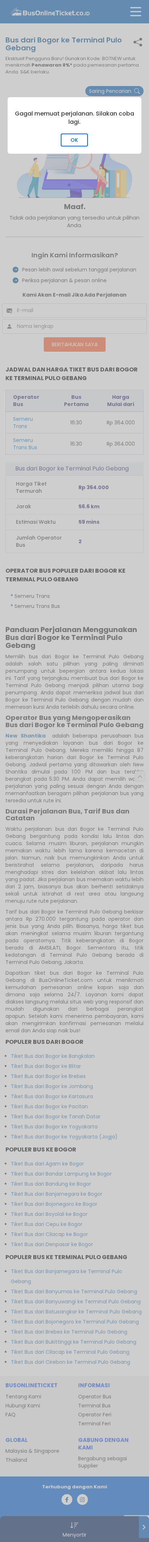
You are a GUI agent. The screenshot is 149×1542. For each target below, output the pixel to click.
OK (74, 140)
